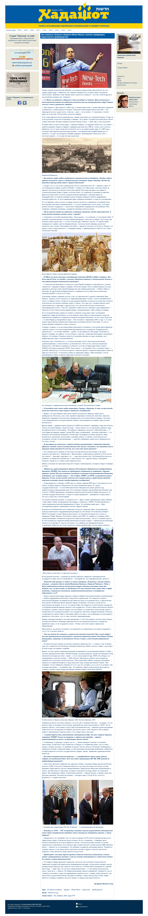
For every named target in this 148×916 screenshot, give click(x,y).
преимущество (97, 890)
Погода (119, 63)
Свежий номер (11, 30)
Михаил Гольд (53, 893)
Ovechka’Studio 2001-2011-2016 (31, 904)
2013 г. (63, 30)
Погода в (122, 67)
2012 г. (70, 30)
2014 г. (57, 30)
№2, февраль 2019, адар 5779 (64, 896)
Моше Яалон (75, 890)
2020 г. (20, 30)
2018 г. (32, 30)
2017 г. (38, 30)
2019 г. (26, 30)
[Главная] (74, 28)
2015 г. (51, 30)
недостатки (86, 890)
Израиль (67, 890)
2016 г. (45, 30)
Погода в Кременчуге (124, 83)
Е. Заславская (26, 908)
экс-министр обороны (54, 890)
